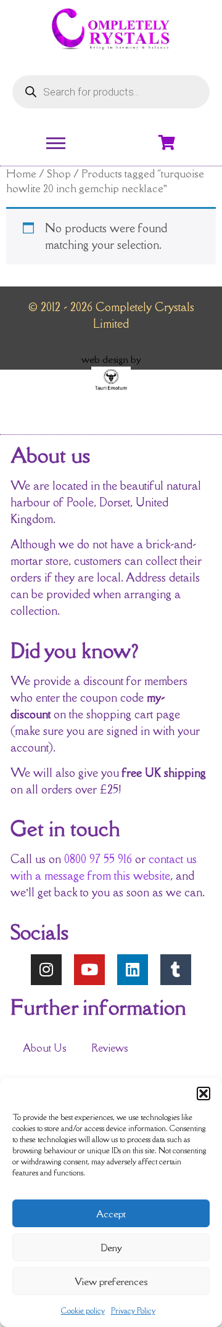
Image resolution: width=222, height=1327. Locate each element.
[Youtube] (89, 969)
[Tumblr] (175, 969)
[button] (203, 1093)
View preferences (111, 1281)
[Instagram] (46, 969)
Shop (59, 173)
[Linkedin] (132, 969)
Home (21, 173)
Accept (111, 1213)
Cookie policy (83, 1310)
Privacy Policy (133, 1310)
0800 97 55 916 (98, 858)
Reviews (109, 1048)
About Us (45, 1048)
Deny (111, 1247)
